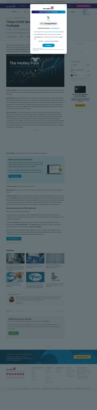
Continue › (48, 45)
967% (48, 24)
